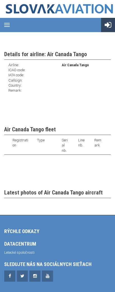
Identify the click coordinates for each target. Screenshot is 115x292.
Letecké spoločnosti (19, 252)
